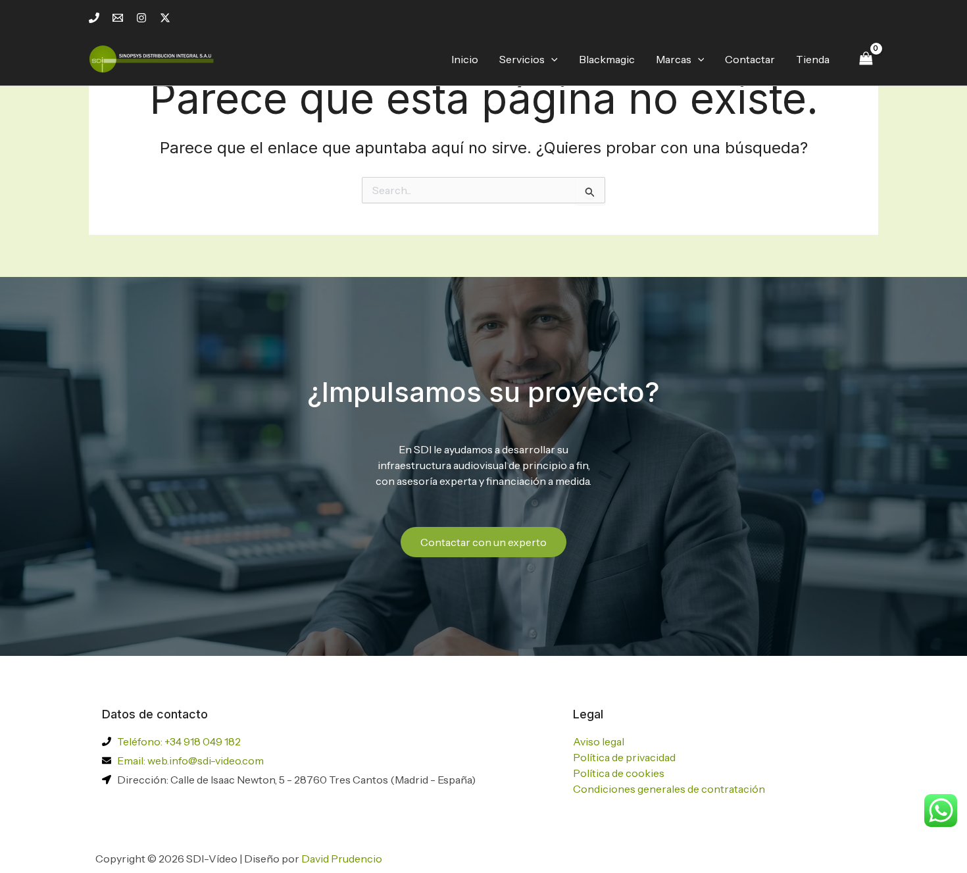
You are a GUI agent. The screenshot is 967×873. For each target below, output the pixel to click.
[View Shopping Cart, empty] (865, 59)
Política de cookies (618, 773)
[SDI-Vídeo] (154, 57)
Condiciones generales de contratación (669, 788)
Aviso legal (598, 741)
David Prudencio (341, 858)
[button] (551, 59)
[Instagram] (141, 17)
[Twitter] (165, 17)
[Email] (117, 17)
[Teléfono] (94, 17)
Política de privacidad (624, 757)
